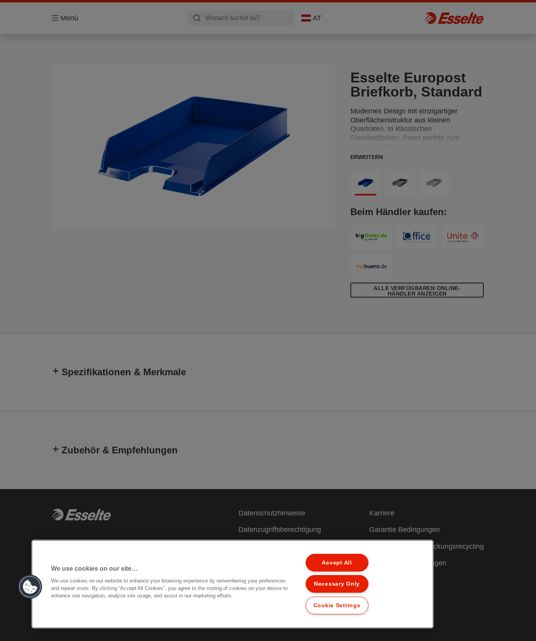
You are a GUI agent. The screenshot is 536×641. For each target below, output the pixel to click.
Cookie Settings (337, 605)
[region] (232, 584)
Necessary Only (337, 584)
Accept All (337, 562)
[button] (30, 586)
